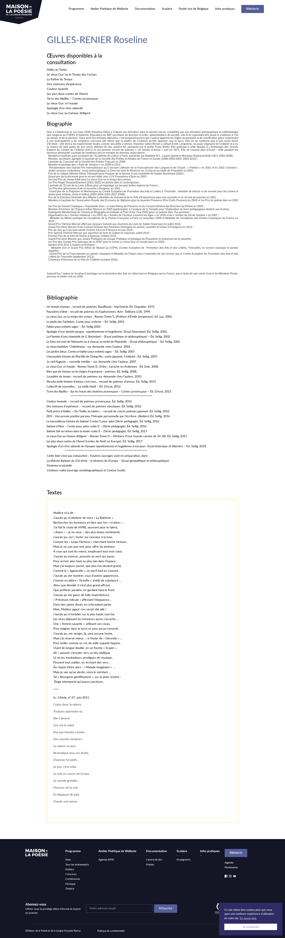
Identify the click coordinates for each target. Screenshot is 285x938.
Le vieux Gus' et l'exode (62, 103)
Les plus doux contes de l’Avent (67, 94)
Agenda (229, 862)
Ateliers (69, 869)
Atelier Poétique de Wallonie (109, 8)
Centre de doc (154, 859)
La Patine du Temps (59, 79)
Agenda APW (106, 859)
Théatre (69, 888)
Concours (71, 874)
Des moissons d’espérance (64, 84)
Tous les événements (77, 864)
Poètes (150, 864)
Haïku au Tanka (57, 69)
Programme (76, 8)
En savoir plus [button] (248, 918)
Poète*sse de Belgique (193, 8)
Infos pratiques (225, 8)
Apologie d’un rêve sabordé (65, 108)
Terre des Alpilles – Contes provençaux (72, 98)
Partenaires (231, 867)
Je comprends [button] (251, 926)
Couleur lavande (57, 89)
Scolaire (167, 8)
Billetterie (252, 8)
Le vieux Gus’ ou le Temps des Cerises (72, 74)
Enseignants (183, 859)
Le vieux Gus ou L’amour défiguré (68, 113)
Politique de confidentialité (111, 931)
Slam (68, 859)
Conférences (72, 879)
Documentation (145, 8)
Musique (70, 884)
